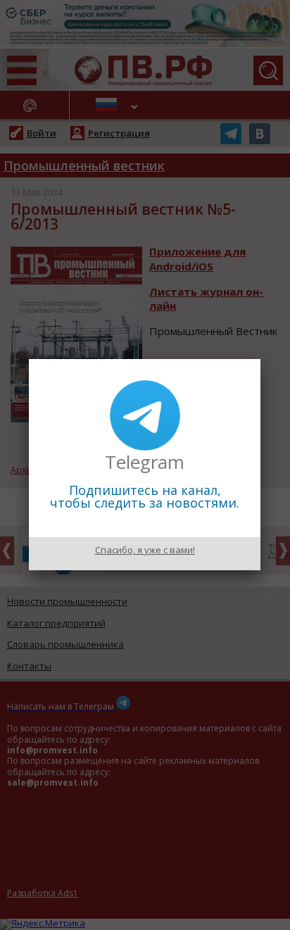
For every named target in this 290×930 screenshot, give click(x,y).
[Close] (260, 359)
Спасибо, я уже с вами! (145, 549)
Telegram (144, 462)
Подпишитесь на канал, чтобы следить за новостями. (144, 496)
